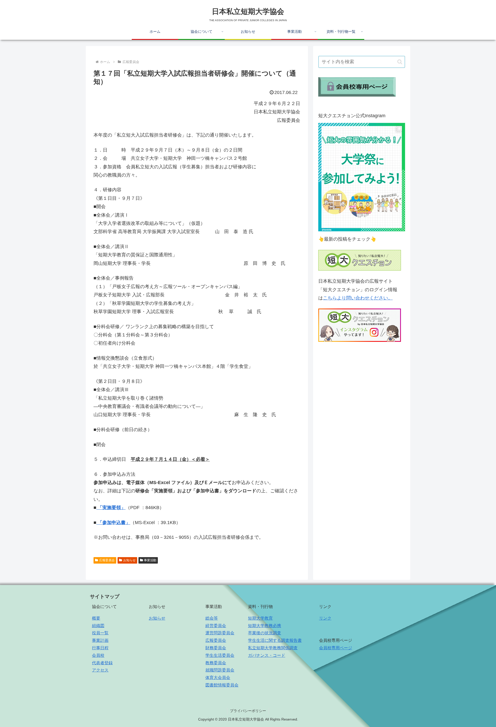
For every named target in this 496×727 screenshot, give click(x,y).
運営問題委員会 (219, 633)
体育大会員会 (217, 677)
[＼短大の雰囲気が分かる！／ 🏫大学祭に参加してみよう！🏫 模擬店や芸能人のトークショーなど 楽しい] (361, 177)
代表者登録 (102, 663)
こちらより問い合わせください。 (358, 298)
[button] (399, 62)
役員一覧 (100, 633)
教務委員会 (215, 663)
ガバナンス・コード (266, 655)
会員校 (98, 655)
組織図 (98, 625)
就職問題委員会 (219, 670)
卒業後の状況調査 (264, 633)
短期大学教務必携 (264, 625)
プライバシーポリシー (248, 711)
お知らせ (129, 560)
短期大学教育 (260, 618)
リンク (325, 618)
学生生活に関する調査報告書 (275, 640)
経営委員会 (215, 625)
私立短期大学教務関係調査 (273, 648)
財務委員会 (215, 648)
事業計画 (100, 640)
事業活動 (150, 560)
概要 (96, 618)
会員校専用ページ (335, 648)
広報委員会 (107, 560)
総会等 (211, 618)
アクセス (100, 670)
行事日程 (100, 648)
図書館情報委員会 (221, 685)
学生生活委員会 (219, 655)
